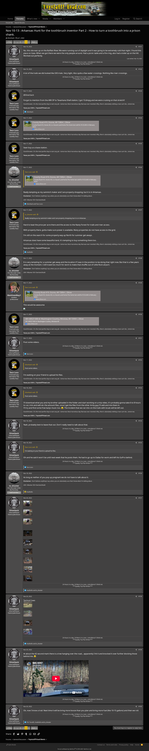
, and (39, 722)
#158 (140, 596)
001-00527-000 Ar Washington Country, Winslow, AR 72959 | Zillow (54, 319)
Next (33, 42)
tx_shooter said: (30, 214)
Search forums (20, 23)
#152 (140, 360)
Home (10, 18)
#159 (140, 650)
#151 (140, 338)
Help (131, 745)
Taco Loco (14, 103)
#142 (140, 69)
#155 (140, 443)
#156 (140, 473)
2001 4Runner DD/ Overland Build (34, 200)
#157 (140, 498)
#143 (140, 91)
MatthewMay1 (14, 295)
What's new (32, 18)
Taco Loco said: (30, 172)
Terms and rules (111, 745)
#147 (140, 210)
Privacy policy (123, 745)
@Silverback (28, 95)
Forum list (9, 23)
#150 (140, 314)
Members (57, 18)
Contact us (101, 745)
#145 (140, 144)
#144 (140, 118)
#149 (140, 283)
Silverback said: (30, 365)
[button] (39, 18)
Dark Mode (12, 745)
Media (45, 18)
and (35, 204)
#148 (140, 258)
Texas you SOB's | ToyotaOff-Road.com (36, 108)
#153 (140, 388)
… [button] (17, 42)
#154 (140, 421)
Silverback (10, 38)
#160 (140, 706)
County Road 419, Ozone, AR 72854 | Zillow (51, 122)
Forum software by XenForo (74, 749)
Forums (20, 18)
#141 (140, 47)
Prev (10, 42)
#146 (140, 167)
